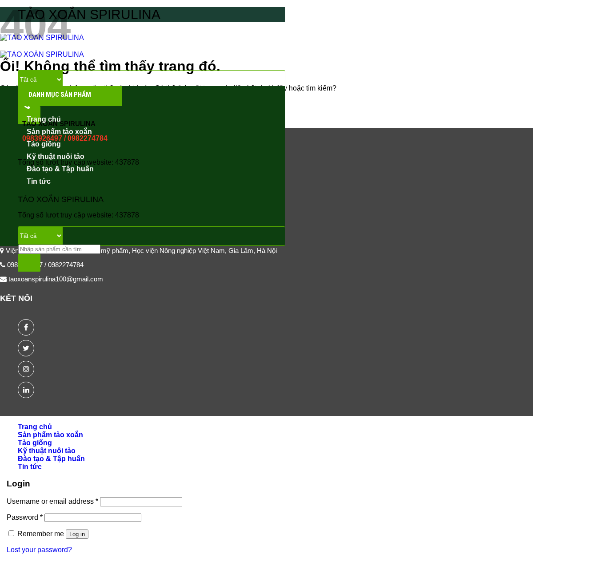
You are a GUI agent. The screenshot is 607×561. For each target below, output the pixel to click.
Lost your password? (39, 549)
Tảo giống (44, 144)
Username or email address (52, 501)
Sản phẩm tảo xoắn (59, 131)
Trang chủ (44, 119)
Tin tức (39, 181)
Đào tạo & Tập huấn (60, 169)
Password (25, 517)
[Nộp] (29, 263)
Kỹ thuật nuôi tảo (55, 156)
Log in (77, 534)
